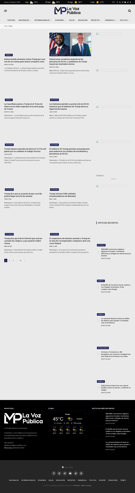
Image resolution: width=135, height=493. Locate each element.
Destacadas (54, 55)
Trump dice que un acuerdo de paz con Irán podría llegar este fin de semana (23, 194)
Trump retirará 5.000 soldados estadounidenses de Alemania (62, 194)
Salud (72, 20)
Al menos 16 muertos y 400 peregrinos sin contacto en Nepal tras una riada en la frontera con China (116, 354)
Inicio (5, 26)
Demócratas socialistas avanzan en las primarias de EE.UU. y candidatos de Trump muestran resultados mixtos (68, 61)
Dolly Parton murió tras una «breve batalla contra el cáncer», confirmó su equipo (116, 387)
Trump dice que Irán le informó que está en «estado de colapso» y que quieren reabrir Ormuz (23, 240)
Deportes (95, 20)
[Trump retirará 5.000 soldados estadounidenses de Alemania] (70, 179)
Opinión (102, 480)
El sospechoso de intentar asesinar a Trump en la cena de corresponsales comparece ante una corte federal (69, 240)
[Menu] (5, 10)
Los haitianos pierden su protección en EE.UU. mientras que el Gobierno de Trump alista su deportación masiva (69, 106)
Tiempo (123, 480)
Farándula (110, 20)
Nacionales (24, 20)
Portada (11, 20)
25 (21, 260)
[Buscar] (129, 10)
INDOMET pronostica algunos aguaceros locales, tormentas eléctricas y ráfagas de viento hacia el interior (116, 252)
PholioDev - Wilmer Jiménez (82, 485)
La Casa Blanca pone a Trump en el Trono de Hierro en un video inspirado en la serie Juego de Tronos (24, 106)
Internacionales (42, 20)
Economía (59, 20)
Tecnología (113, 480)
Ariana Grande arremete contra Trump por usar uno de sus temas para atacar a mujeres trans (24, 60)
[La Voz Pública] (67, 10)
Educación (82, 20)
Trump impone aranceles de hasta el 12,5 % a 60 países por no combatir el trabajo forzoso (25, 150)
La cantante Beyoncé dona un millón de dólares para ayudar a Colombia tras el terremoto (115, 320)
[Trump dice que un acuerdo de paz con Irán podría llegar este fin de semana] (25, 179)
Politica (124, 20)
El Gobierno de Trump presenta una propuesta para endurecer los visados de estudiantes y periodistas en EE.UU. (69, 151)
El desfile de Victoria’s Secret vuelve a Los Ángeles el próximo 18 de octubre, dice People (115, 287)
